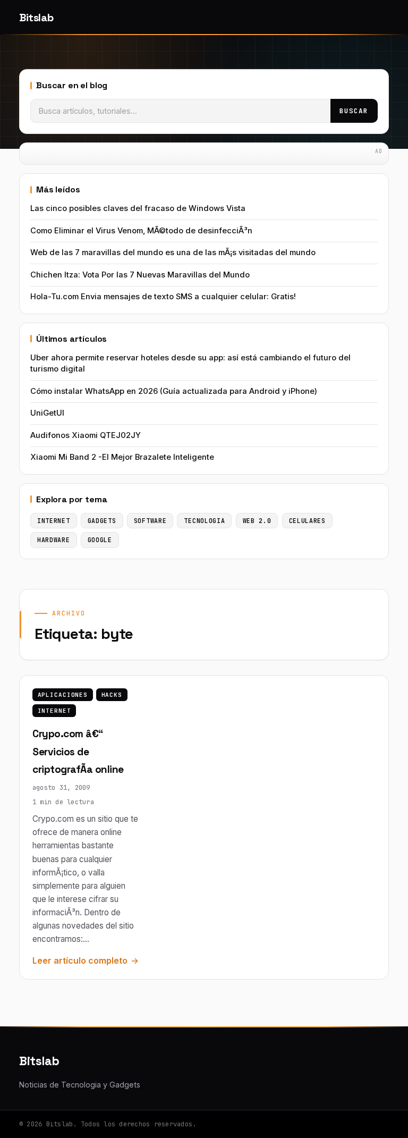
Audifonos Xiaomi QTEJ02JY (85, 435)
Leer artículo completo (80, 960)
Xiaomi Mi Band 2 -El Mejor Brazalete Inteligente (122, 457)
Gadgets (102, 521)
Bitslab (36, 17)
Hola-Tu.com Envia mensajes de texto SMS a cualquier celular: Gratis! (163, 296)
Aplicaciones (63, 694)
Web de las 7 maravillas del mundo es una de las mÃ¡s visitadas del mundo (173, 252)
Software (150, 521)
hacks (111, 694)
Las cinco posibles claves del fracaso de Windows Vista (137, 208)
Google (100, 540)
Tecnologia (204, 521)
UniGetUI (47, 413)
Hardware (53, 540)
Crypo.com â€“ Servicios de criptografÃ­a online (78, 751)
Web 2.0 (257, 521)
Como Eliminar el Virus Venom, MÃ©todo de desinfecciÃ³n (141, 230)
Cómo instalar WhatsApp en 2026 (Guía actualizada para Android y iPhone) (173, 391)
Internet (54, 710)
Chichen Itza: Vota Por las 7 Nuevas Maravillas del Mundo (140, 275)
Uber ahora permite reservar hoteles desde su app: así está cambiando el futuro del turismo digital (190, 363)
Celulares (307, 521)
